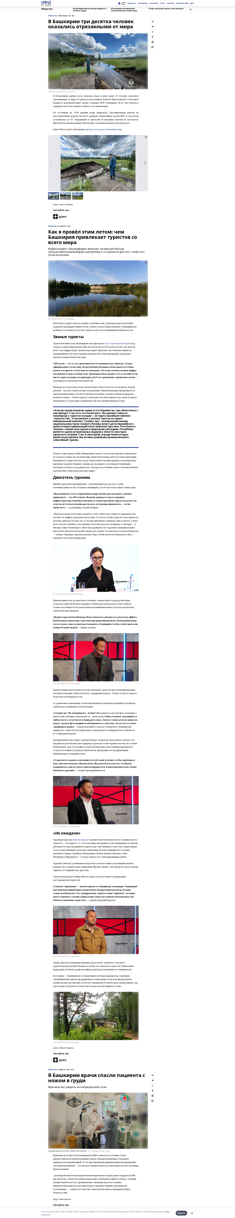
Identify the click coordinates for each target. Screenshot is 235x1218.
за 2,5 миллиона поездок (117, 343)
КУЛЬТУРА (170, 3)
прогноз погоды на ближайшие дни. (104, 129)
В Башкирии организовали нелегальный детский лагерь (124, 10)
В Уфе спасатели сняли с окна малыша (166, 9)
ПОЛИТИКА (153, 3)
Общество (47, 9)
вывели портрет (81, 839)
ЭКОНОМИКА (142, 3)
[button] (145, 163)
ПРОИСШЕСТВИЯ (182, 3)
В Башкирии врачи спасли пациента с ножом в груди (90, 10)
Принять (181, 1213)
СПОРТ (162, 3)
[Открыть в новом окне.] (59, 216)
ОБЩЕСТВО (131, 3)
